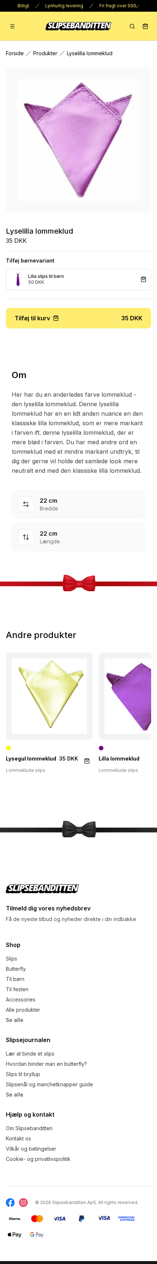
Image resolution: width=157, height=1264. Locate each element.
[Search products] (132, 26)
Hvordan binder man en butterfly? (46, 1064)
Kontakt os (18, 1138)
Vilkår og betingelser (31, 1149)
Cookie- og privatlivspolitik (38, 1159)
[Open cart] (145, 26)
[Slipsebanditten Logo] (42, 889)
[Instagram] (23, 1202)
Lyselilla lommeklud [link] (89, 53)
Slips (11, 958)
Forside (15, 53)
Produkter (45, 53)
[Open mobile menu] (12, 26)
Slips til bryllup (23, 1074)
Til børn (15, 979)
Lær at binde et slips (30, 1053)
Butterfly (16, 969)
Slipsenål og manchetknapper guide (49, 1084)
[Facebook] (10, 1202)
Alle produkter (23, 1010)
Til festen (17, 989)
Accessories (20, 999)
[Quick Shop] (87, 761)
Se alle (14, 1020)
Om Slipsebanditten (29, 1128)
